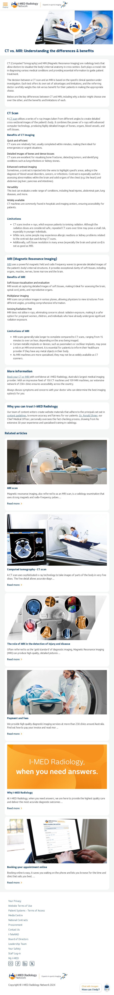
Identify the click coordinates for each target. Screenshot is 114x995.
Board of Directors (18, 939)
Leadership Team (17, 944)
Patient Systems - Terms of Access (26, 910)
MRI (9, 264)
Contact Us (14, 929)
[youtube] (10, 963)
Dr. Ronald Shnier (88, 415)
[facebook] (17, 963)
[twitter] (32, 963)
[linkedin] (25, 963)
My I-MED (13, 958)
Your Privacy (14, 901)
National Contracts (18, 920)
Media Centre (15, 915)
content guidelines (16, 415)
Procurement (15, 925)
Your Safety (14, 948)
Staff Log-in (14, 953)
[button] (91, 988)
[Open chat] (107, 988)
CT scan (13, 118)
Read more (13, 503)
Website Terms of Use (20, 905)
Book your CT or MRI (18, 376)
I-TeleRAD (13, 934)
